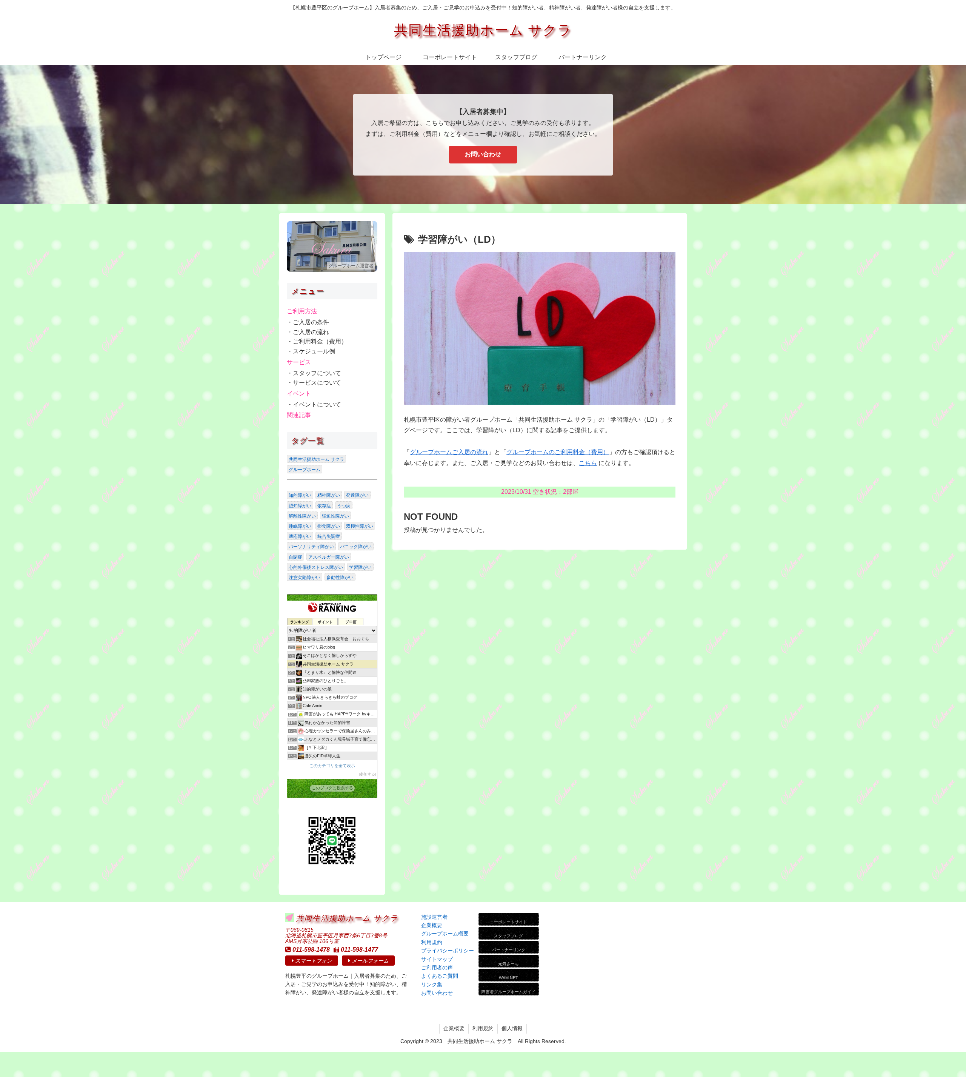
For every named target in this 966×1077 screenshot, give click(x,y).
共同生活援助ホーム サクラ (316, 459)
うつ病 (344, 505)
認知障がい (300, 505)
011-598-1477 (359, 949)
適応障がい (300, 536)
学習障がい (360, 567)
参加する (367, 774)
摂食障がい (328, 526)
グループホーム (304, 469)
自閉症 (295, 557)
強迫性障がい (335, 516)
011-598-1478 (311, 949)
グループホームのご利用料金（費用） (557, 452)
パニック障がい (356, 546)
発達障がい (357, 495)
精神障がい (328, 495)
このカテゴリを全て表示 (332, 765)
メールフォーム (370, 961)
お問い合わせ (483, 154)
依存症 (324, 505)
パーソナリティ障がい (311, 546)
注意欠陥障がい (304, 577)
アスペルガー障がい (328, 557)
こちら (588, 463)
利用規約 (483, 1028)
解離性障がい (302, 516)
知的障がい (300, 495)
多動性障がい (340, 577)
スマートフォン (313, 961)
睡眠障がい (300, 526)
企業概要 (454, 1028)
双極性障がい (359, 526)
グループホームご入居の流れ (449, 452)
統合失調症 (328, 536)
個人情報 (512, 1028)
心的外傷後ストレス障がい (316, 567)
